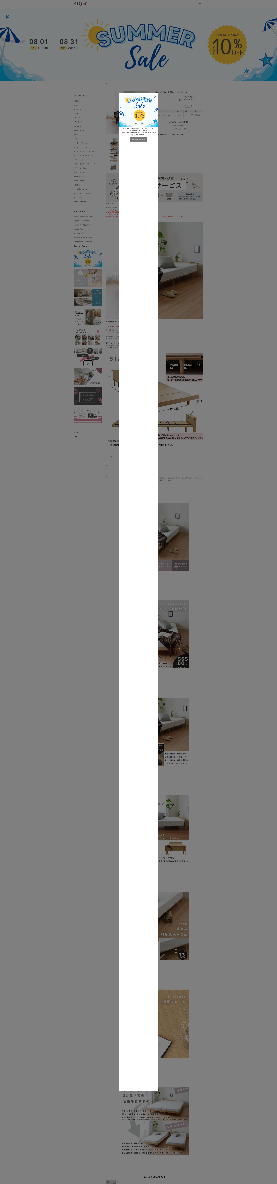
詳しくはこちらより (138, 139)
